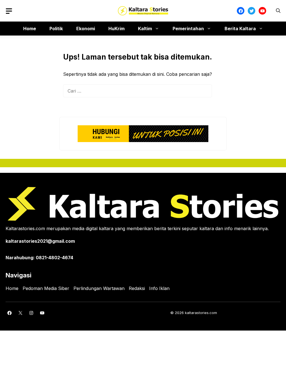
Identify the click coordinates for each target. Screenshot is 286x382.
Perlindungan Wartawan (99, 288)
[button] (278, 10)
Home (29, 28)
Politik (56, 28)
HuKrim (116, 28)
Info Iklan (159, 288)
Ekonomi (85, 28)
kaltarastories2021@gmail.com (40, 241)
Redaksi (137, 288)
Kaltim (145, 28)
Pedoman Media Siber (46, 288)
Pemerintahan (188, 28)
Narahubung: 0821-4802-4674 (39, 257)
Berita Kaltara (240, 28)
